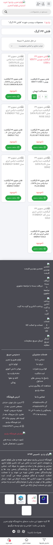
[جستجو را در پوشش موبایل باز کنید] (26, 11)
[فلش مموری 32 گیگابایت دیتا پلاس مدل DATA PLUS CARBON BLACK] (13, 65)
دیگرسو (11, 525)
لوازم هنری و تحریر (13, 359)
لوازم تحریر (6, 459)
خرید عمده (22, 459)
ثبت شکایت (40, 373)
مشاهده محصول (12, 97)
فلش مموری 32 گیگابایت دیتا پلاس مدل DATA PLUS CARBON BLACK (13, 80)
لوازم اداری (13, 364)
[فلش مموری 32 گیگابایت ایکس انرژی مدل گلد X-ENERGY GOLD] (39, 217)
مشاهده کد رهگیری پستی (40, 385)
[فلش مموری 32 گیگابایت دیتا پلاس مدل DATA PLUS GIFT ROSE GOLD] (39, 116)
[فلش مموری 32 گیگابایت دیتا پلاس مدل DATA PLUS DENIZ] (39, 166)
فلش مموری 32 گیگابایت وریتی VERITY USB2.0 (40, 80)
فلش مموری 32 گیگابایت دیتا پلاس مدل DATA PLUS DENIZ (40, 182)
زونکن (13, 382)
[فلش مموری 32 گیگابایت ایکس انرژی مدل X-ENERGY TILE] (13, 116)
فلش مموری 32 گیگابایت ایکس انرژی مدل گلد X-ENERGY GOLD (40, 233)
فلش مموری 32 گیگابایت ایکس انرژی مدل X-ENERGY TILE (13, 131)
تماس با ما (39, 359)
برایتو (48, 22)
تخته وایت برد (13, 373)
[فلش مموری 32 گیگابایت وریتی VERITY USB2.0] (39, 65)
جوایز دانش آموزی (13, 368)
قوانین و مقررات (40, 368)
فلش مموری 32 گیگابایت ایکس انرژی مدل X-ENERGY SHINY (13, 182)
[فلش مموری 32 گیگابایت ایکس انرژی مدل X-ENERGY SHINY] (13, 166)
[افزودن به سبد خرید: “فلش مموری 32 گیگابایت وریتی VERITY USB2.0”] (34, 96)
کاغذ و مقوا (13, 378)
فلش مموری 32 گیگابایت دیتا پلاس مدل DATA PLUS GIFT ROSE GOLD (39, 131)
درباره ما (39, 364)
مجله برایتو (40, 390)
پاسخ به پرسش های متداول (39, 380)
